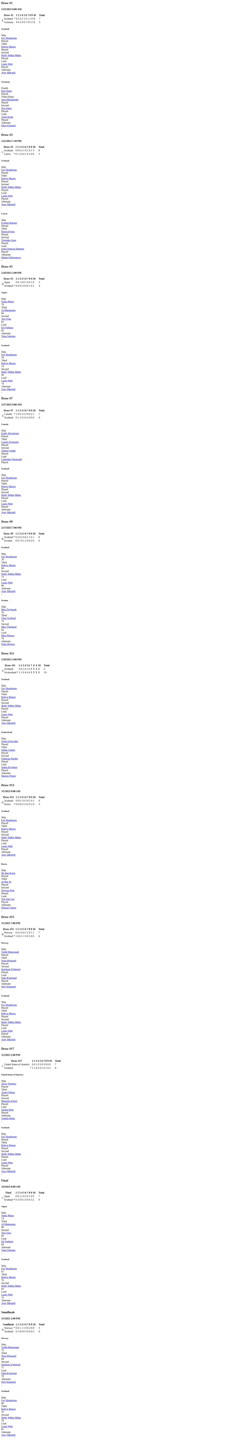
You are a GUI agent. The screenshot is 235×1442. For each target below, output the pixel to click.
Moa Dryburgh (8, 609)
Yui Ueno (6, 319)
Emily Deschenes (10, 433)
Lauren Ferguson (10, 442)
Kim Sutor (6, 91)
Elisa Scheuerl (8, 125)
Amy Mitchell (8, 72)
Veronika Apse (8, 240)
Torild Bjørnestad (10, 952)
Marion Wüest (8, 776)
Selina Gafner (8, 750)
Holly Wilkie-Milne (11, 55)
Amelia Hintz (8, 1118)
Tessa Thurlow (8, 1083)
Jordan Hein (7, 1109)
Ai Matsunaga (8, 310)
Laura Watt (6, 64)
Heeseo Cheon (8, 907)
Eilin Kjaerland (9, 978)
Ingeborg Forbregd (10, 969)
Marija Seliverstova (11, 257)
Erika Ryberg (8, 644)
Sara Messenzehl (9, 99)
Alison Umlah (8, 450)
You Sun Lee (8, 899)
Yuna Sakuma (8, 336)
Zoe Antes (6, 108)
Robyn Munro (8, 46)
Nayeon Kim (7, 890)
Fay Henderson (9, 38)
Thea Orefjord (8, 618)
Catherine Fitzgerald (11, 459)
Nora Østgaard (8, 960)
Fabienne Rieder (9, 758)
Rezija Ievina (8, 231)
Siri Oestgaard (8, 986)
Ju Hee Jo (6, 881)
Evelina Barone (9, 223)
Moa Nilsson (7, 635)
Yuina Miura (7, 301)
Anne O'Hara (8, 1092)
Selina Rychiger (9, 767)
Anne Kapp (7, 117)
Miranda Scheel (9, 1101)
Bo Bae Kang (8, 873)
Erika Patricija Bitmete (12, 249)
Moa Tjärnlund (8, 627)
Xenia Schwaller (9, 741)
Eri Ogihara (7, 327)
